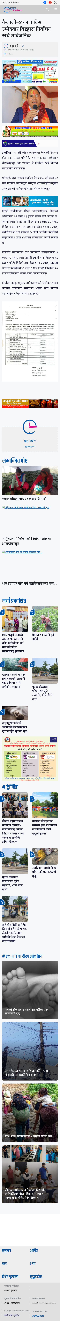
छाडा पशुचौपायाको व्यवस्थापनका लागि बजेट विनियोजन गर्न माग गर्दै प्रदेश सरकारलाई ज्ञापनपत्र (13, 643)
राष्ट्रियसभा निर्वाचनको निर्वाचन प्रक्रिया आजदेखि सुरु (26, 541)
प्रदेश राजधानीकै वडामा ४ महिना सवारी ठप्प (28, 1136)
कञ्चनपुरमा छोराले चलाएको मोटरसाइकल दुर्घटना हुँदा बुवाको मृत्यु (14, 727)
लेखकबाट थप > (30, 447)
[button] (47, 9)
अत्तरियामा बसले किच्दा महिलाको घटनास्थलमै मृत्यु (44, 872)
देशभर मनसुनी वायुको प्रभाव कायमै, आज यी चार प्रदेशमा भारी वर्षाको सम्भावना (14, 680)
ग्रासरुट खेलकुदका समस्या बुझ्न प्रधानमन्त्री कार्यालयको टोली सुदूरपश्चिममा (44, 827)
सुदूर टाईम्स (15, 45)
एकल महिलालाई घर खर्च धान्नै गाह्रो (24, 499)
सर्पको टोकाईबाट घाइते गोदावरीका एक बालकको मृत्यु (26, 1011)
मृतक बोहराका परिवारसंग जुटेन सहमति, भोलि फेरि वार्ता (42, 693)
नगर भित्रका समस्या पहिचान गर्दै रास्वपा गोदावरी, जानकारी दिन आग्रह (26, 1073)
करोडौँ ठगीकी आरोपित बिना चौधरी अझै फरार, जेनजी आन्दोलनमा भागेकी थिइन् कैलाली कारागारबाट (14, 933)
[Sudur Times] (13, 9)
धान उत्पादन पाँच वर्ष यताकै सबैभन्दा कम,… (29, 584)
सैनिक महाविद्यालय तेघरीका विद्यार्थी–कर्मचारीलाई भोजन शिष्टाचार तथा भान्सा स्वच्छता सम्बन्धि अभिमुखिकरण (13, 831)
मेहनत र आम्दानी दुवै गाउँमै (43, 637)
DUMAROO (38, 1316)
